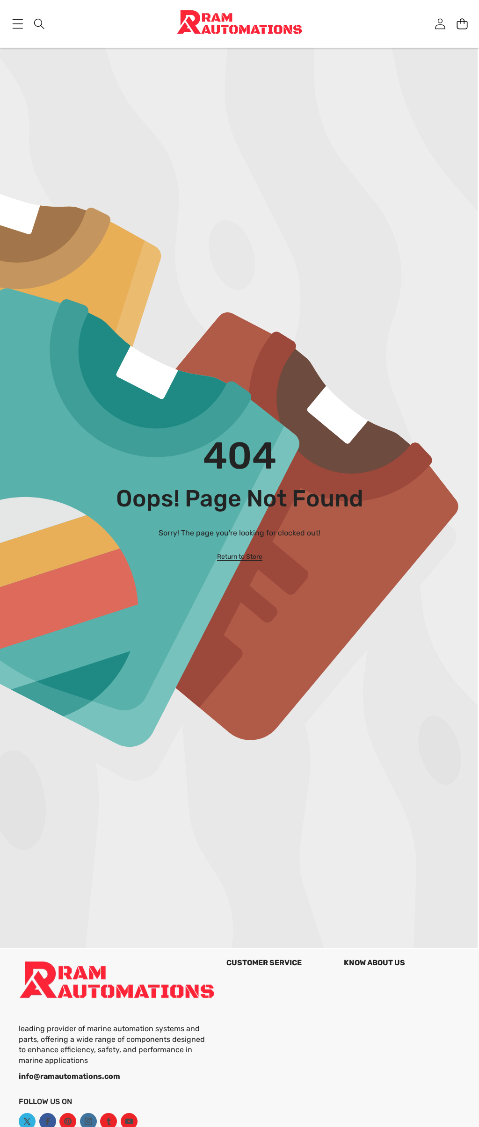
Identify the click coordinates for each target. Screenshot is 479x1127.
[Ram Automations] (239, 24)
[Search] (39, 23)
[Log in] (439, 23)
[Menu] (17, 23)
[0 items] (461, 23)
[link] (239, 557)
